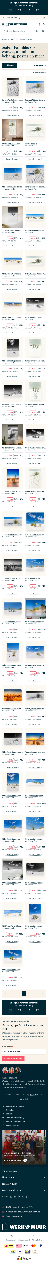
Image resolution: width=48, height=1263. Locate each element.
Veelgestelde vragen (15, 1106)
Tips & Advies (9, 1183)
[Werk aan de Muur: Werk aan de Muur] (44, 1190)
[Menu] (3, 24)
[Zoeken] (43, 31)
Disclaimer (34, 1236)
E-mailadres (7, 1047)
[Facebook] (18, 1196)
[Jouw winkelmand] (43, 24)
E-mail (25, 1099)
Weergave (38, 65)
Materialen (8, 1177)
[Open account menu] (39, 24)
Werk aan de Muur (12, 1190)
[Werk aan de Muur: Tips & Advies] (44, 1184)
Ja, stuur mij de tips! (13, 1058)
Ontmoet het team (13, 1160)
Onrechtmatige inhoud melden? (18, 1240)
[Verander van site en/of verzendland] (44, 17)
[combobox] (18, 31)
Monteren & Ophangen (15, 1121)
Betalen (9, 1114)
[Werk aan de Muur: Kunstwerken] (44, 1171)
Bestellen (10, 1110)
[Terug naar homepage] (17, 24)
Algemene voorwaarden (19, 1236)
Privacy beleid (37, 1240)
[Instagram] (11, 1196)
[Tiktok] (26, 1196)
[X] (22, 1196)
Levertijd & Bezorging (15, 1117)
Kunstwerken (9, 1171)
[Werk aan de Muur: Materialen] (44, 1177)
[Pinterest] (15, 1196)
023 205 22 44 (36, 1094)
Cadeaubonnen (12, 1125)
